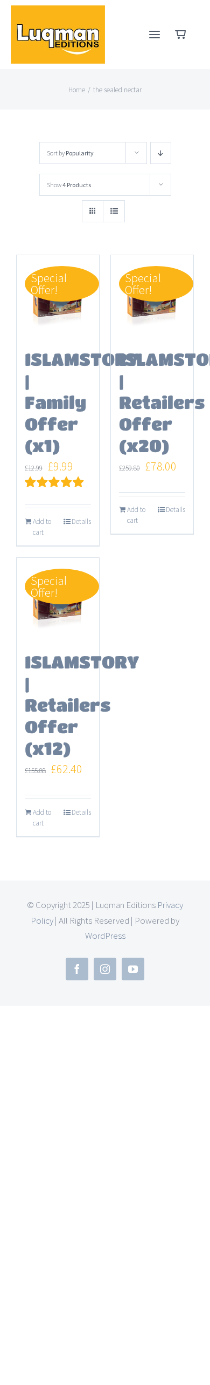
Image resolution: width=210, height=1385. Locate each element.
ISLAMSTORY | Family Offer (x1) (82, 402)
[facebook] (77, 969)
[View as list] (113, 211)
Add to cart (42, 527)
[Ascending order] (160, 153)
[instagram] (105, 969)
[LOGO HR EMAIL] (58, 11)
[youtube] (133, 969)
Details (81, 521)
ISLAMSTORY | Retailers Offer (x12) (82, 705)
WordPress (105, 935)
